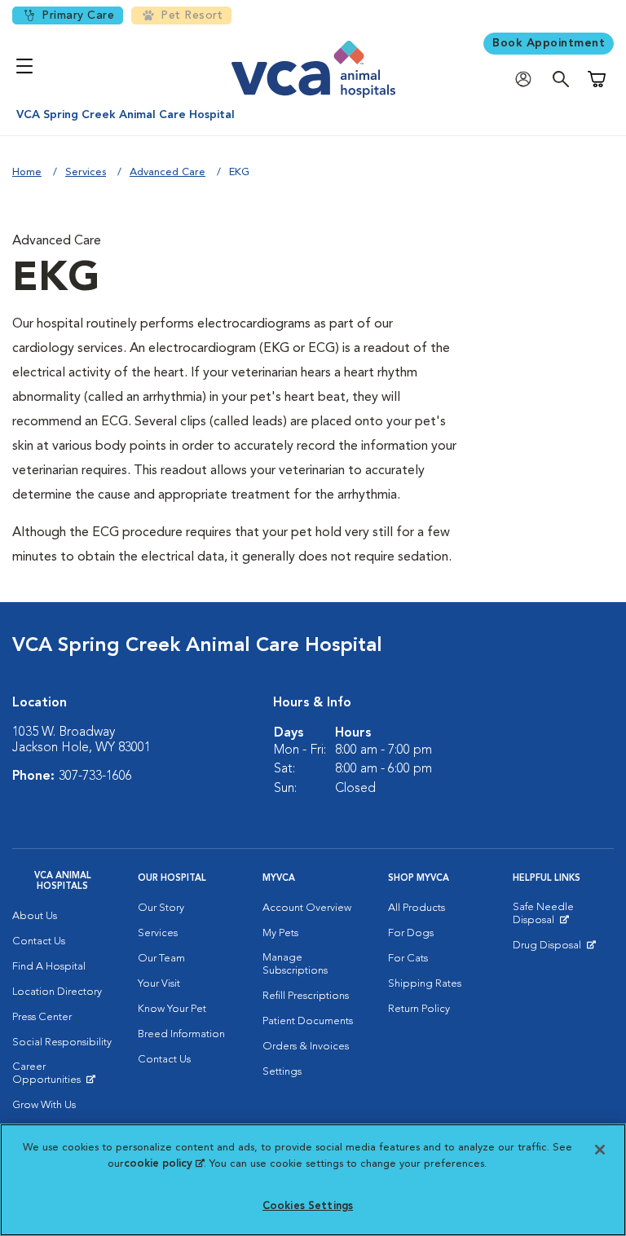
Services (85, 172)
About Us (34, 916)
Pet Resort (192, 15)
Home (27, 172)
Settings (282, 1072)
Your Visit (159, 984)
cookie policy (164, 1164)
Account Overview (306, 908)
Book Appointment (548, 43)
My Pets (280, 933)
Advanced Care (167, 172)
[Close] (600, 1150)
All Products (416, 908)
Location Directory (57, 992)
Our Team (161, 958)
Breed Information (181, 1034)
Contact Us (38, 941)
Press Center (42, 1017)
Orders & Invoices (305, 1046)
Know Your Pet (172, 1009)
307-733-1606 (95, 776)
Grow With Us (44, 1105)
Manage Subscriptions (295, 964)
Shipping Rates (424, 984)
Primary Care (78, 15)
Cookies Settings (307, 1206)
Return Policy (419, 1009)
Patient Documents (307, 1021)
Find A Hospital (49, 966)
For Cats (408, 958)
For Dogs (411, 933)
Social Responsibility (62, 1042)
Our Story (161, 908)
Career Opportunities (62, 1077)
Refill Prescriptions (305, 996)
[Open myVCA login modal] (527, 79)
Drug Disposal (554, 949)
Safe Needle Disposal (563, 917)
